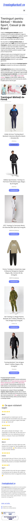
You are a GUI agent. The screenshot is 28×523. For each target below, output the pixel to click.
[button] (24, 10)
